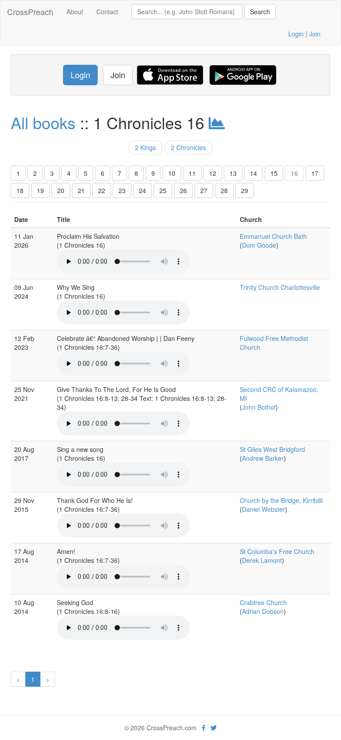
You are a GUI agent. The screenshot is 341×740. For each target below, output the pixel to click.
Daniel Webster (263, 509)
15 (274, 173)
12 (212, 173)
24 (142, 190)
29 (244, 190)
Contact (107, 11)
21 (81, 190)
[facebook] (203, 727)
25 (163, 190)
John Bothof (259, 407)
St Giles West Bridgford (272, 449)
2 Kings (145, 147)
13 (233, 173)
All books (43, 122)
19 (40, 190)
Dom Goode (259, 245)
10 (171, 173)
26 (183, 190)
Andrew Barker (263, 458)
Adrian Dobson (263, 611)
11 (192, 173)
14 (253, 173)
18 (20, 190)
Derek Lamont (262, 560)
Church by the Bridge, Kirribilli (281, 500)
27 (203, 190)
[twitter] (213, 727)
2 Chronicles (188, 147)
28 (224, 190)
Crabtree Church (263, 602)
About (75, 11)
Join (315, 33)
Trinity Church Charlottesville (280, 287)
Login (296, 33)
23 (122, 190)
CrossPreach (30, 11)
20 (60, 190)
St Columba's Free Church (277, 551)
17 (314, 173)
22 (101, 190)
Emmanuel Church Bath (273, 236)
